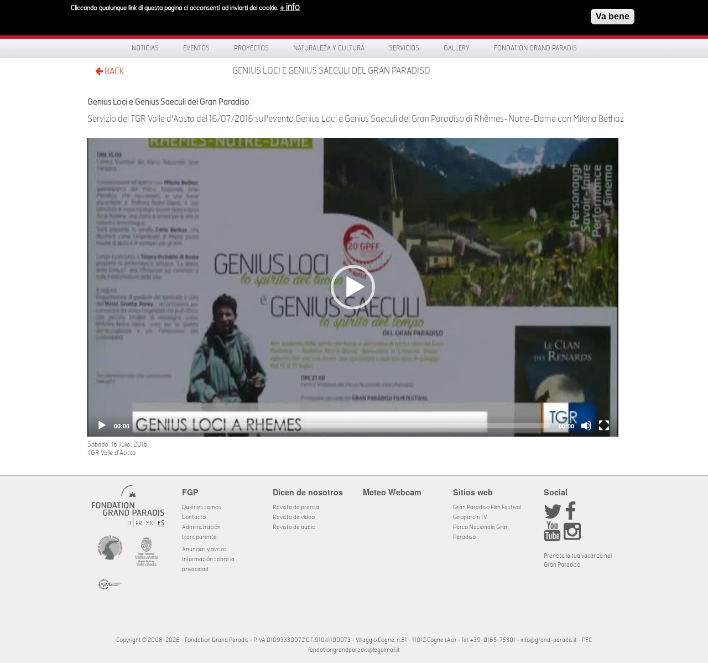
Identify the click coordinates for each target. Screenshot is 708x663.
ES (161, 523)
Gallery (457, 48)
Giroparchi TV (470, 517)
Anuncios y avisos (204, 549)
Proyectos (251, 48)
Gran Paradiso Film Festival (487, 507)
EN (150, 523)
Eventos (196, 48)
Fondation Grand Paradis (535, 48)
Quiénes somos (201, 507)
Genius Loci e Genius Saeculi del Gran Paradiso (331, 70)
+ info (290, 7)
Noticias (145, 48)
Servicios (404, 48)
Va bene (612, 16)
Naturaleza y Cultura (329, 48)
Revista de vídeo (294, 517)
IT (129, 523)
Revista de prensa (296, 507)
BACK (113, 71)
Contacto (194, 517)
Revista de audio (294, 527)
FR (139, 523)
